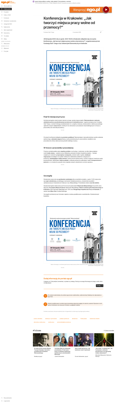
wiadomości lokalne (94, 318)
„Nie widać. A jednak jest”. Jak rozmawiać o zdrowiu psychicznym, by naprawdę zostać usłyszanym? (103, 351)
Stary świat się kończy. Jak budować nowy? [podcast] (82, 349)
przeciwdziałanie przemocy (64, 322)
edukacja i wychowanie (51, 318)
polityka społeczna (64, 318)
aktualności (75, 318)
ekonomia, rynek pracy (39, 322)
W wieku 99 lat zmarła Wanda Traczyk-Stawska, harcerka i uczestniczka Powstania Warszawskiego (42, 351)
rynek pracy (51, 322)
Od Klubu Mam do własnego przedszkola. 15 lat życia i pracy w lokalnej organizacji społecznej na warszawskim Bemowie (62, 351)
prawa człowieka (38, 318)
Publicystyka (84, 318)
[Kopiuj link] (101, 32)
